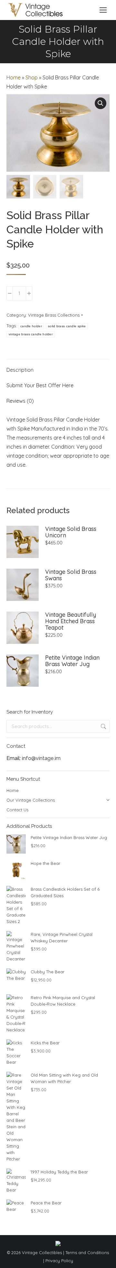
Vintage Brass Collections (54, 315)
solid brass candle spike (67, 326)
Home (13, 77)
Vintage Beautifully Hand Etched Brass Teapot (70, 621)
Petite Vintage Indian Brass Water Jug (72, 660)
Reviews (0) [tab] (20, 401)
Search (103, 726)
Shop (31, 77)
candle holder (31, 326)
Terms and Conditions (87, 1252)
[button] (100, 103)
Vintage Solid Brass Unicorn (70, 532)
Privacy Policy (59, 1260)
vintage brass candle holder (31, 334)
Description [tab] (20, 370)
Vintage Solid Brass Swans (70, 575)
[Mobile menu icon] (103, 10)
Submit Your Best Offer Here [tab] (39, 385)
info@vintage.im (41, 758)
